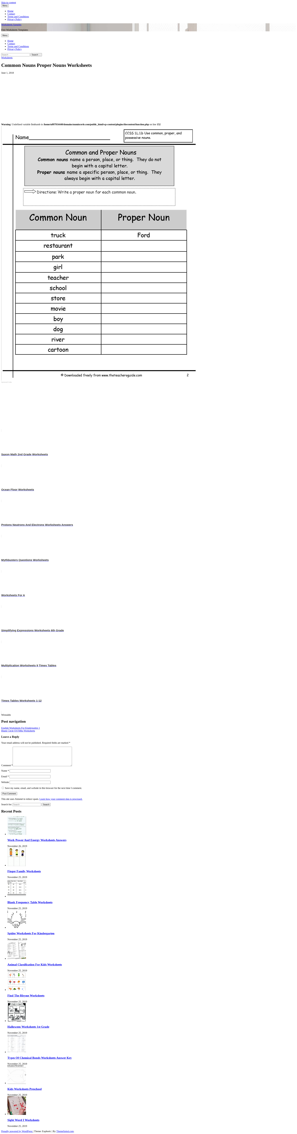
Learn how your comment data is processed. (60, 799)
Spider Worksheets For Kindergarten (30, 933)
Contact (11, 14)
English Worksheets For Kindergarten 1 (20, 728)
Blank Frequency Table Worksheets (29, 902)
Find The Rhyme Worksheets (25, 995)
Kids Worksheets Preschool (24, 1089)
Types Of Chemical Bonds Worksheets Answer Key (39, 1057)
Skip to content (8, 2)
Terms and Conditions (18, 16)
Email (5, 776)
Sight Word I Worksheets (23, 1120)
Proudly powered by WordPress (17, 1131)
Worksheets (7, 57)
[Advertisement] (94, 96)
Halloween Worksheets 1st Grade (28, 1026)
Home (10, 11)
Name (5, 770)
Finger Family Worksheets (24, 871)
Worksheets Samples (11, 24)
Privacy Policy (14, 19)
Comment (7, 765)
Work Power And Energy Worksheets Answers (36, 840)
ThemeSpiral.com (65, 1131)
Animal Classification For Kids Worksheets (34, 964)
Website (5, 782)
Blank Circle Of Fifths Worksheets (18, 730)
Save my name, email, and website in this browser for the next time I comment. (43, 788)
